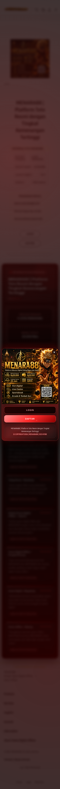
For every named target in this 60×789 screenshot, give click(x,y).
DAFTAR (30, 419)
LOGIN (30, 410)
